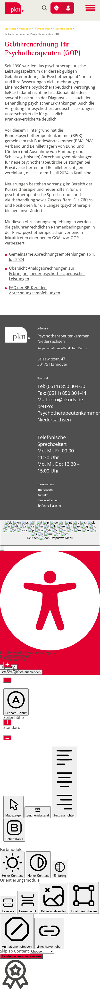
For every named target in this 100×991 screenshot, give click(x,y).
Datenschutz (45, 484)
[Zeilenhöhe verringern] (7, 737)
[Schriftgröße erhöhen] (7, 665)
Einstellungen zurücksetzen (21, 956)
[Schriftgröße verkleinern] (7, 680)
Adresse (42, 329)
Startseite (10, 28)
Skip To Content (15, 951)
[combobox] (50, 533)
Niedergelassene (62, 28)
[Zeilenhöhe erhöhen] (7, 722)
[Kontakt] (56, 8)
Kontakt (42, 378)
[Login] (68, 8)
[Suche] (44, 8)
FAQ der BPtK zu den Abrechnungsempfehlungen (34, 290)
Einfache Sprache (49, 506)
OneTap (36, 656)
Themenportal (41, 28)
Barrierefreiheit (47, 500)
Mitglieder (25, 28)
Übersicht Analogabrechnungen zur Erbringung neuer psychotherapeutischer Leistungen (47, 274)
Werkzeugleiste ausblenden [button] (21, 672)
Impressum (45, 490)
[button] (2, 548)
